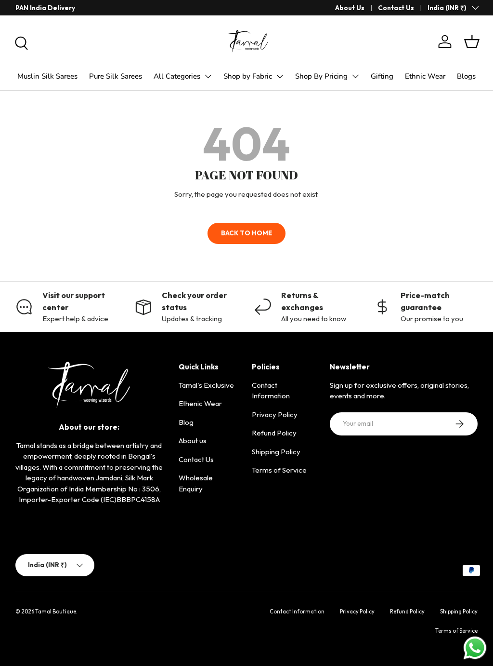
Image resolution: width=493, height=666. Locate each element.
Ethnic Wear (425, 76)
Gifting (382, 76)
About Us (349, 7)
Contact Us (396, 7)
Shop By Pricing (321, 76)
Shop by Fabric (247, 76)
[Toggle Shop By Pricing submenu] (355, 76)
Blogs (466, 76)
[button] (471, 41)
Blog (186, 422)
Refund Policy (274, 432)
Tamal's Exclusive (206, 385)
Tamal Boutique (55, 611)
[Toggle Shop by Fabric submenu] (279, 76)
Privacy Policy (275, 414)
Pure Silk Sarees (115, 76)
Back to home (246, 233)
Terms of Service (279, 470)
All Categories (177, 76)
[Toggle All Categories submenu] (208, 76)
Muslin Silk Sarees (47, 76)
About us (193, 440)
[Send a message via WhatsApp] (475, 648)
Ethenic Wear (200, 403)
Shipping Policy (276, 451)
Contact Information (297, 611)
